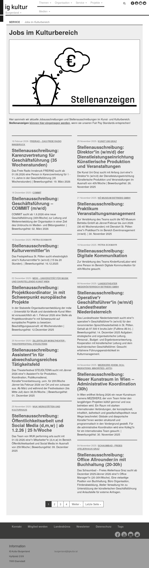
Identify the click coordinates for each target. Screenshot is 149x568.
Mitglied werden (38, 526)
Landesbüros (62, 526)
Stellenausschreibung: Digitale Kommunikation (102, 253)
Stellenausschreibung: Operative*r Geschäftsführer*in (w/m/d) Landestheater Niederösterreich (105, 302)
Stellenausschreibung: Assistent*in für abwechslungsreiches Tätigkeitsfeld (35, 357)
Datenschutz (103, 526)
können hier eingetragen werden (50, 123)
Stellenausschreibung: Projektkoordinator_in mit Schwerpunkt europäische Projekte (39, 294)
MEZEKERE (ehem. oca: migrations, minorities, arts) (100, 366)
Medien (43, 11)
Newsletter (83, 526)
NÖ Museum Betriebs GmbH (114, 197)
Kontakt (17, 526)
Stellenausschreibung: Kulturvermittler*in (35, 247)
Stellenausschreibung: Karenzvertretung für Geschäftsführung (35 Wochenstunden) (35, 157)
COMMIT (37, 192)
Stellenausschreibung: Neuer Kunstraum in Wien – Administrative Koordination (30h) (106, 381)
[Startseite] (20, 7)
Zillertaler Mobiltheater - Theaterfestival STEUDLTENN (39, 342)
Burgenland (12, 12)
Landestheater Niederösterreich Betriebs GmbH (98, 285)
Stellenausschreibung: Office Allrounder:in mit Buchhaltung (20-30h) (101, 459)
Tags (121, 526)
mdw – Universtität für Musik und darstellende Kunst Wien (40, 280)
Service (14, 22)
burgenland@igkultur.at (66, 551)
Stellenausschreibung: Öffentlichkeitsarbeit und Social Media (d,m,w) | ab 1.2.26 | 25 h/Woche (38, 422)
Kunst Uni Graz (107, 141)
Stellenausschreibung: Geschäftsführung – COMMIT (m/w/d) (35, 203)
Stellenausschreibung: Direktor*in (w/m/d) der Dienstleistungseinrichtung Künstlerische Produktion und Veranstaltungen (105, 156)
